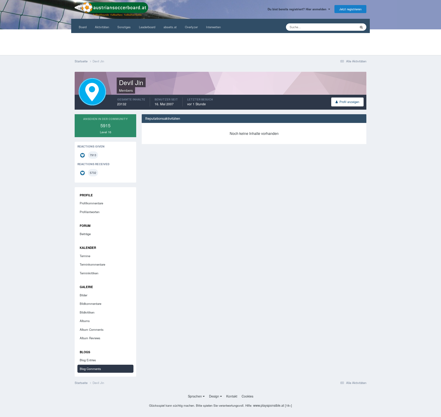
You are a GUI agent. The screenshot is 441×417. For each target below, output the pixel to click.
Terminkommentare (92, 264)
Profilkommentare (91, 203)
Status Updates (340, 27)
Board (83, 27)
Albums (85, 321)
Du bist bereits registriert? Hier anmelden (298, 9)
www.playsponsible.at (268, 405)
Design (214, 396)
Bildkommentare (90, 303)
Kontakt (231, 396)
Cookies (247, 396)
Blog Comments (90, 369)
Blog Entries (88, 360)
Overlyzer (191, 27)
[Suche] (361, 27)
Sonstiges (124, 27)
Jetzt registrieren (350, 9)
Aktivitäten (102, 27)
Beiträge (85, 234)
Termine (85, 256)
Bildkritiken (87, 312)
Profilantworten (89, 212)
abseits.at (170, 27)
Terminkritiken (89, 273)
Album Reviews (90, 338)
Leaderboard (147, 27)
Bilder (83, 295)
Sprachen (195, 396)
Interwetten (213, 27)
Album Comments (92, 329)
